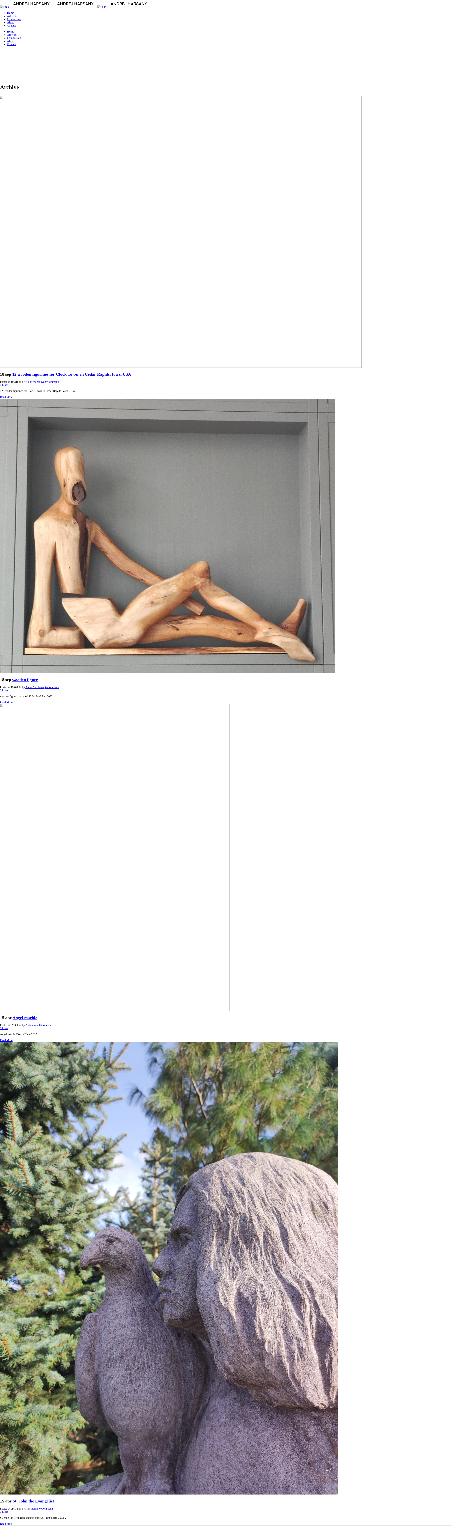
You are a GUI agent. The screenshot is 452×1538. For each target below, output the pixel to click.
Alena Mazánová (34, 381)
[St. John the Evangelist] (169, 1493)
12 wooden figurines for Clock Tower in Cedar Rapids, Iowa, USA (71, 374)
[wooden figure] (167, 672)
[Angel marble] (115, 1010)
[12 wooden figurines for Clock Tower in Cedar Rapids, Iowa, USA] (181, 366)
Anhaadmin (31, 1025)
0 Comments (52, 381)
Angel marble (25, 1017)
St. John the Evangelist (33, 1501)
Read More (6, 396)
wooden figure (25, 679)
